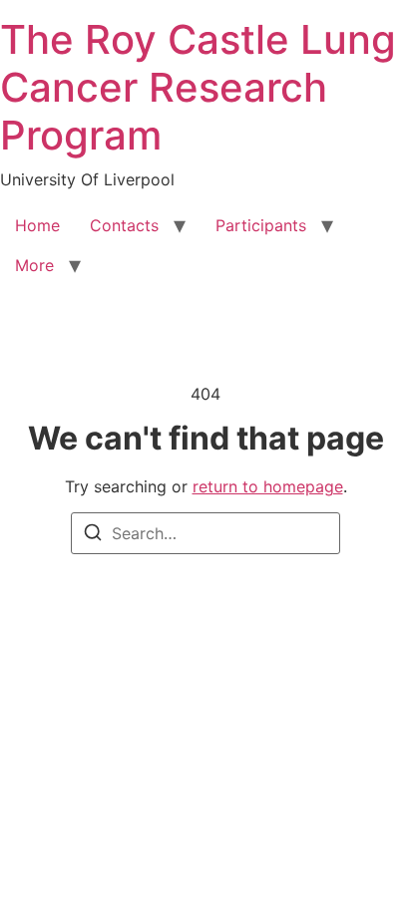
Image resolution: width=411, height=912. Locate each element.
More (34, 265)
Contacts (124, 225)
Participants (260, 225)
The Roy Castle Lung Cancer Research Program (198, 87)
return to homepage (268, 486)
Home (37, 225)
